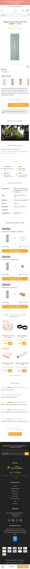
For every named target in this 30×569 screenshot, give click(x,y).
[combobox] (15, 15)
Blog (15, 501)
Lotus (15, 26)
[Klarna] (25, 551)
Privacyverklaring (10, 560)
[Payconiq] (20, 551)
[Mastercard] (20, 548)
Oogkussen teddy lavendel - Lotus (22, 364)
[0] (27, 10)
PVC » (15, 209)
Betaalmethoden (15, 488)
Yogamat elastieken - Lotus (22, 336)
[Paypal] (9, 548)
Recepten (15, 503)
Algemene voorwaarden (12, 562)
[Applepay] (15, 551)
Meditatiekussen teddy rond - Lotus (8, 336)
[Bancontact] (25, 548)
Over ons (15, 486)
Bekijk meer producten (14, 375)
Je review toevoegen (15, 434)
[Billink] (4, 554)
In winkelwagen (19, 105)
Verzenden (15, 493)
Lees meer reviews (14, 427)
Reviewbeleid (21, 560)
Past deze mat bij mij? (15, 99)
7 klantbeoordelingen (18, 28)
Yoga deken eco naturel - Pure (8, 364)
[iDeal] (4, 548)
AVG (16, 560)
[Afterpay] (4, 551)
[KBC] (9, 551)
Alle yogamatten (15, 18)
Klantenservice (15, 491)
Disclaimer (21, 562)
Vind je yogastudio (15, 498)
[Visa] (15, 548)
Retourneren (15, 496)
